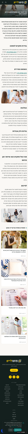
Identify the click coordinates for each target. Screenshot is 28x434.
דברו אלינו (14, 370)
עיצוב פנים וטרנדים (7, 401)
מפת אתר (14, 416)
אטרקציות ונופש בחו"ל (20, 385)
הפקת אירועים (7, 389)
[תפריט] (2, 2)
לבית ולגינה (7, 399)
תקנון (14, 418)
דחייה (10, 430)
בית (26, 10)
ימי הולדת (7, 397)
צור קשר (14, 414)
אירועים (7, 385)
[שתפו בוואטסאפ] (14, 376)
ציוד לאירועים (21, 403)
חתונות (23, 10)
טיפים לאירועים (21, 395)
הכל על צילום (20, 389)
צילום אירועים (21, 405)
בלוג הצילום (20, 387)
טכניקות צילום (21, 397)
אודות (14, 412)
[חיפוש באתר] (5, 2)
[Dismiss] (26, 432)
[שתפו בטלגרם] (17, 376)
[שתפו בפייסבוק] (10, 376)
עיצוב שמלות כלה (11, 52)
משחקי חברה (20, 401)
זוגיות (21, 391)
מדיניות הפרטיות (14, 426)
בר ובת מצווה (7, 387)
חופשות (7, 391)
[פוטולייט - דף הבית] (20, 2)
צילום (7, 403)
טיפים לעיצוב (7, 395)
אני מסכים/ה (17, 430)
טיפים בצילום (7, 393)
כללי (21, 399)
